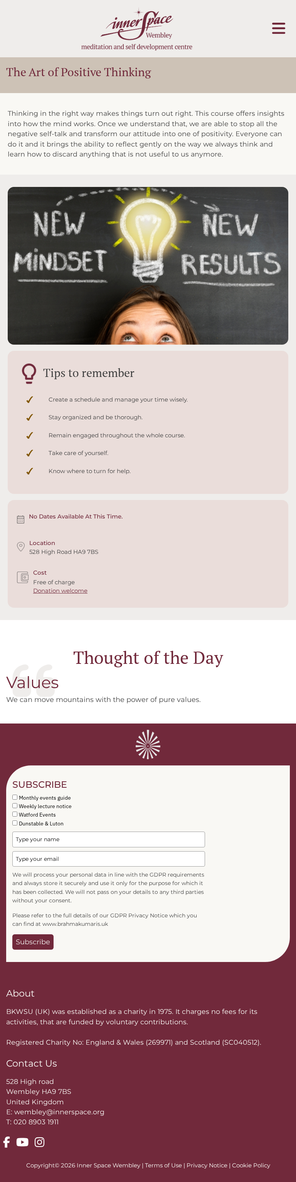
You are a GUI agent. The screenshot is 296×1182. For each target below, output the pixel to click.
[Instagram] (39, 1143)
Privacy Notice (208, 1165)
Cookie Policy (251, 1165)
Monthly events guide (45, 797)
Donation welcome (60, 590)
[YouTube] (22, 1143)
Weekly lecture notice (45, 806)
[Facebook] (6, 1143)
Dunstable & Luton (41, 823)
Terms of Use (164, 1165)
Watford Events (37, 814)
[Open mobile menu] (278, 29)
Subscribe (33, 942)
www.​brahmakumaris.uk (75, 923)
